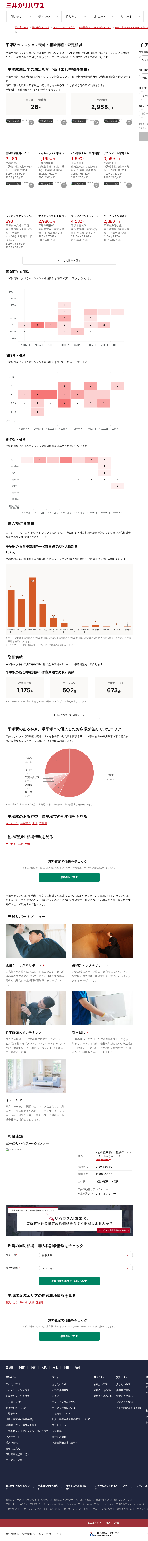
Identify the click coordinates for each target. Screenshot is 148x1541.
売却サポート (59, 1425)
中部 (33, 1367)
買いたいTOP (13, 1384)
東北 (55, 1367)
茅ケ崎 (23, 1302)
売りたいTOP (59, 1384)
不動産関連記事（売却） (65, 1442)
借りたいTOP (100, 1384)
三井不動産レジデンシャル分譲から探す (27, 1430)
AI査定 (55, 1395)
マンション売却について (65, 1401)
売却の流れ (58, 1430)
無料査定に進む (69, 877)
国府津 (39, 1302)
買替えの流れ (13, 1448)
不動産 (43, 823)
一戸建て (25, 823)
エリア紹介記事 (14, 1460)
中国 (66, 1367)
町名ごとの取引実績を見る (69, 714)
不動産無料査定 (60, 1390)
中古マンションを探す (17, 1390)
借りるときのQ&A (103, 1395)
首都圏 (9, 1367)
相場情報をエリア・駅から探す (69, 1280)
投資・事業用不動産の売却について (71, 1419)
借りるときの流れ (102, 1390)
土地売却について (61, 1413)
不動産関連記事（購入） (19, 1454)
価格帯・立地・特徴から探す (21, 1425)
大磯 (31, 1302)
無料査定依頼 (123, 1390)
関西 (21, 1367)
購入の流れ (12, 1442)
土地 (34, 823)
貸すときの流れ (124, 1395)
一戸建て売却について (64, 1407)
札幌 (44, 1367)
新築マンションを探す (17, 1395)
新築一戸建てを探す (16, 1407)
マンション (12, 823)
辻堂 (15, 1302)
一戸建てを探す (14, 1401)
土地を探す (12, 1413)
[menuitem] (20, 16)
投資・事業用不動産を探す (20, 1419)
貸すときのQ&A (124, 1401)
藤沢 (8, 1302)
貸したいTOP (123, 1384)
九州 (77, 1367)
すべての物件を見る (69, 260)
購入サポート (13, 1436)
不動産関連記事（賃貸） (129, 1407)
